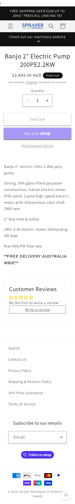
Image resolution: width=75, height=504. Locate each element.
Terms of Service (22, 404)
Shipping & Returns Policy (29, 381)
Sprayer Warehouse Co (34, 491)
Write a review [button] (37, 309)
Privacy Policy (19, 370)
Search (14, 348)
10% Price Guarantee (25, 392)
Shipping (31, 82)
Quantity (37, 90)
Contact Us (17, 359)
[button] (10, 26)
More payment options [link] (37, 146)
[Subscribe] (60, 437)
